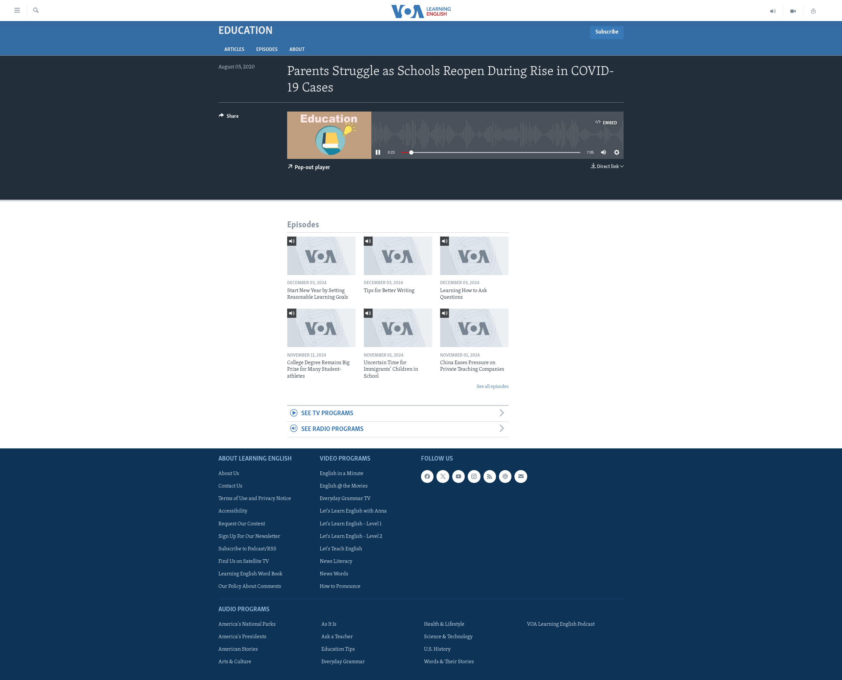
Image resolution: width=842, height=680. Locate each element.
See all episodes (492, 386)
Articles (234, 49)
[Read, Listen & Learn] (813, 11)
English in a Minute (341, 473)
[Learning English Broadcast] (773, 11)
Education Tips (338, 649)
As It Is (328, 624)
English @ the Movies (344, 486)
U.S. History (437, 649)
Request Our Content (241, 524)
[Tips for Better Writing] (398, 256)
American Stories (238, 649)
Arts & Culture (234, 662)
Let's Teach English (341, 549)
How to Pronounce (340, 586)
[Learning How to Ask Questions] (474, 256)
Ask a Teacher (337, 637)
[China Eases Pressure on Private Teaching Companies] (474, 328)
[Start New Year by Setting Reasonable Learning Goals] (321, 256)
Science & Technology (448, 637)
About (297, 49)
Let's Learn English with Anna (353, 511)
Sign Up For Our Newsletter (249, 536)
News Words (334, 574)
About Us (228, 473)
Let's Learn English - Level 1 (351, 524)
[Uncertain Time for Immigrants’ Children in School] (398, 328)
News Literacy (336, 561)
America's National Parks (247, 624)
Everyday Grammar (343, 662)
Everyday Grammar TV (345, 498)
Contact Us (230, 486)
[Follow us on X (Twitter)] (442, 476)
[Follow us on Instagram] (474, 476)
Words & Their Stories (449, 662)
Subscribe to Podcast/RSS (247, 549)
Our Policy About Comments (249, 586)
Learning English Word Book (250, 574)
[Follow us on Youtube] (458, 476)
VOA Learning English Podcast (561, 624)
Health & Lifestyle (444, 624)
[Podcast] (505, 476)
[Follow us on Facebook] (427, 476)
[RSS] (489, 476)
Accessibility (232, 511)
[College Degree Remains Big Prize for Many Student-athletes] (321, 328)
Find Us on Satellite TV (243, 561)
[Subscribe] (520, 476)
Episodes (267, 49)
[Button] (228, 118)
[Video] (793, 11)
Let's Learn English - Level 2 (351, 536)
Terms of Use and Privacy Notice (254, 498)
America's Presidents (242, 637)
